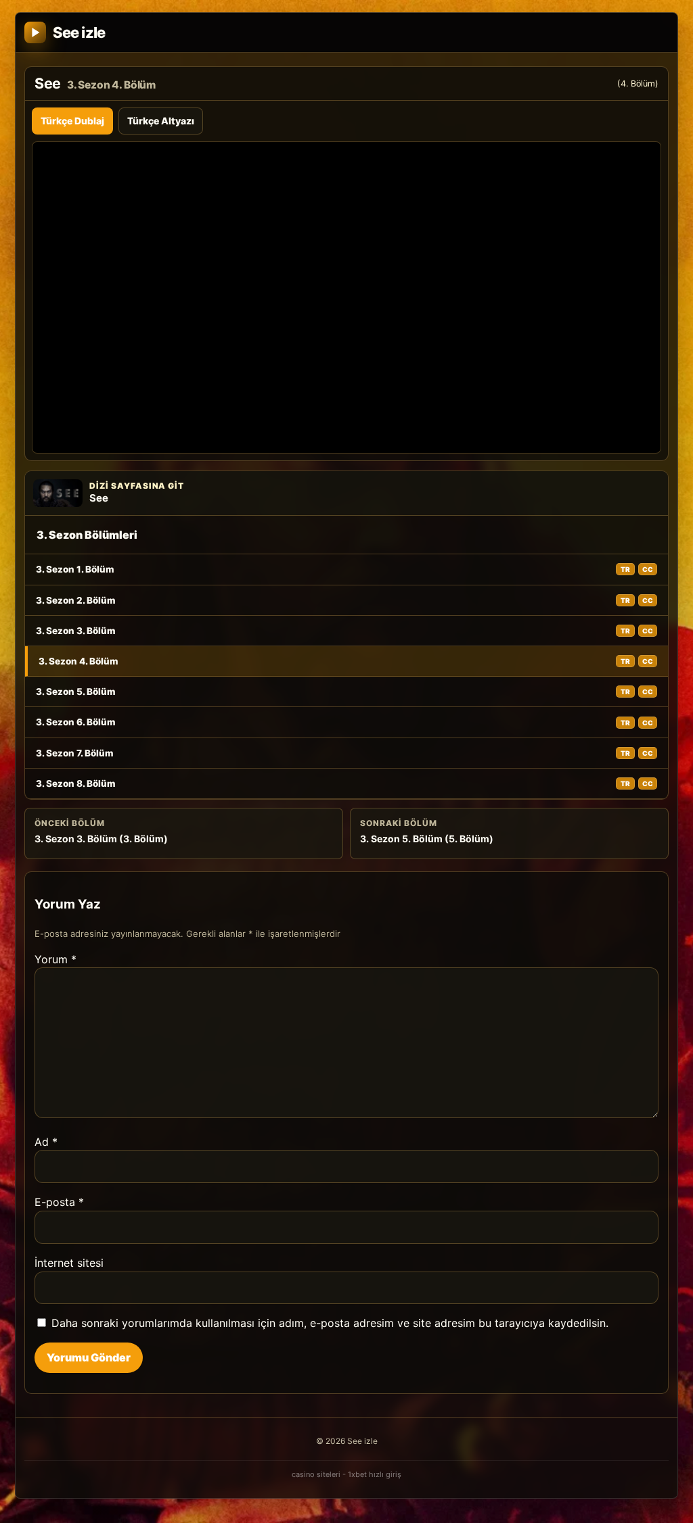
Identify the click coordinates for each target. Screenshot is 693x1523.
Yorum (55, 959)
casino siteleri (316, 1474)
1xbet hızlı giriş (374, 1474)
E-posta (59, 1202)
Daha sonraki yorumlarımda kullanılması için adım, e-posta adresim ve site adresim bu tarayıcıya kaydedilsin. (329, 1323)
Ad (46, 1142)
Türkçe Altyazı (160, 120)
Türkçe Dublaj (72, 120)
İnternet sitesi (69, 1263)
